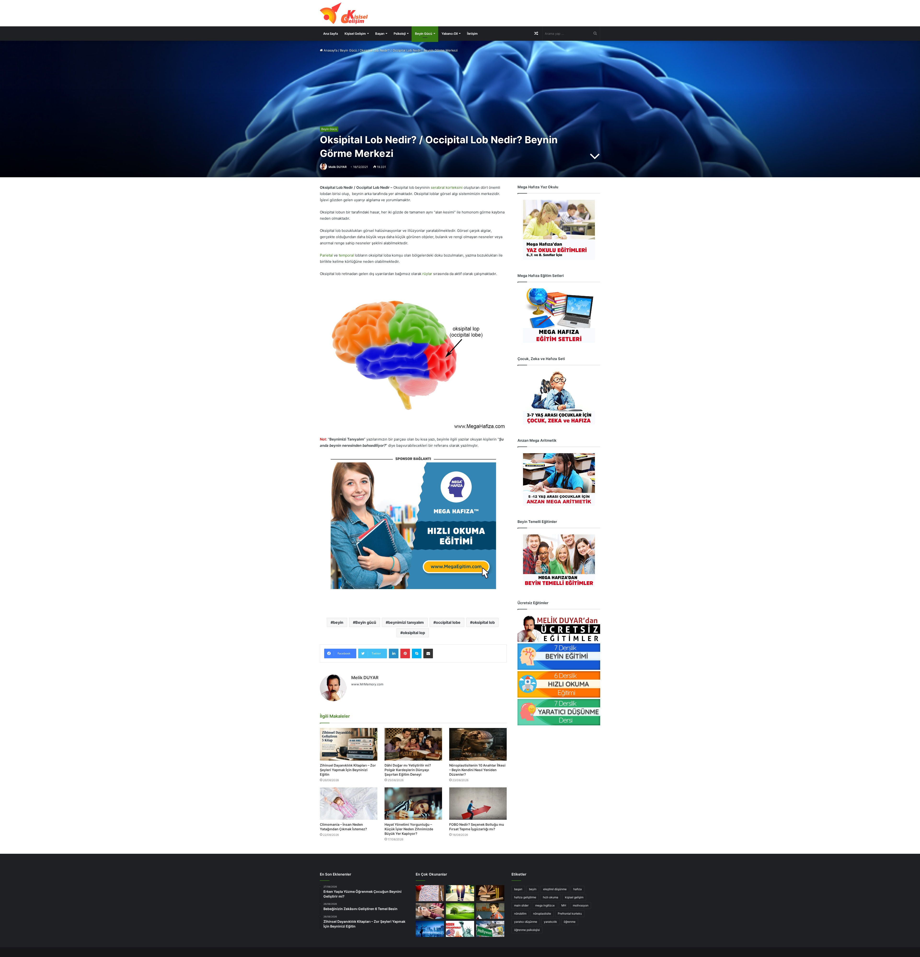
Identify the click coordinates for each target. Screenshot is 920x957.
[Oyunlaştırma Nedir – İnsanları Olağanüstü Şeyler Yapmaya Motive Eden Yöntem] (430, 911)
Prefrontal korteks (570, 913)
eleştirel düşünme (555, 889)
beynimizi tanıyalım (406, 622)
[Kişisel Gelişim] (344, 13)
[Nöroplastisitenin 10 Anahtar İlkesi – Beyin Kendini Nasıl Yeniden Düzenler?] (478, 744)
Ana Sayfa (330, 33)
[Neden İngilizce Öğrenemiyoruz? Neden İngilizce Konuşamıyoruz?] (460, 929)
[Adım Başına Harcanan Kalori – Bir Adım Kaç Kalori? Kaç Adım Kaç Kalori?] (460, 893)
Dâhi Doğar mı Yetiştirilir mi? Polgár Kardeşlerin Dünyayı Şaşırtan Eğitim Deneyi (408, 769)
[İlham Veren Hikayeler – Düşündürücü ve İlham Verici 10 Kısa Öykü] (490, 893)
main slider (521, 905)
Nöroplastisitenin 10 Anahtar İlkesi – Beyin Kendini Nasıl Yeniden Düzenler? (477, 769)
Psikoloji (400, 33)
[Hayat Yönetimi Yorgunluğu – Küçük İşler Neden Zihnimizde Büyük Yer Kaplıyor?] (413, 803)
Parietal (326, 255)
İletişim (472, 33)
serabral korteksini (446, 187)
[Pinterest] (405, 653)
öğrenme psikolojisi (527, 930)
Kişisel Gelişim (355, 33)
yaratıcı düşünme (525, 921)
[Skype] (416, 653)
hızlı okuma (550, 897)
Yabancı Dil (450, 33)
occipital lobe (448, 622)
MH (563, 905)
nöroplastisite (542, 913)
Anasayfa (330, 50)
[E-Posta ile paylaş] (428, 653)
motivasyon (580, 905)
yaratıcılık (550, 921)
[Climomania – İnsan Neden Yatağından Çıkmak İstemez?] (348, 803)
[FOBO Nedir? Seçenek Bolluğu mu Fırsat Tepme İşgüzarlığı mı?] (478, 803)
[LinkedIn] (393, 653)
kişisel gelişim (574, 897)
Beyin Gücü (423, 33)
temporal (346, 255)
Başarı (379, 33)
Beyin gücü (365, 622)
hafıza (577, 889)
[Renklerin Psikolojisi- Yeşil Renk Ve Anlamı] (460, 911)
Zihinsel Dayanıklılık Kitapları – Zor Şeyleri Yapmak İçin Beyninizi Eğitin (348, 769)
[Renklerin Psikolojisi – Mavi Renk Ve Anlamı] (430, 929)
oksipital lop (414, 632)
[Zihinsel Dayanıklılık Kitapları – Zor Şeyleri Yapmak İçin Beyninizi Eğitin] (348, 744)
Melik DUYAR (337, 167)
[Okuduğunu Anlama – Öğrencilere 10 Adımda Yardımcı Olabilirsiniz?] (490, 911)
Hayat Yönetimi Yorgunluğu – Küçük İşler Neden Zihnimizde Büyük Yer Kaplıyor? (409, 829)
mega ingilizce (545, 905)
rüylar (427, 273)
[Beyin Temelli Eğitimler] (559, 560)
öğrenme (569, 921)
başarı (518, 889)
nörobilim (520, 913)
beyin (338, 622)
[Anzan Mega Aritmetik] (559, 479)
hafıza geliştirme (525, 897)
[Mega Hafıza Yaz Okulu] (559, 230)
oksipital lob (483, 622)
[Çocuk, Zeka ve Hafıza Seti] (559, 398)
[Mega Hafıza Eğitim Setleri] (559, 315)
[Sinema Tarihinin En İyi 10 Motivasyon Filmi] (490, 929)
